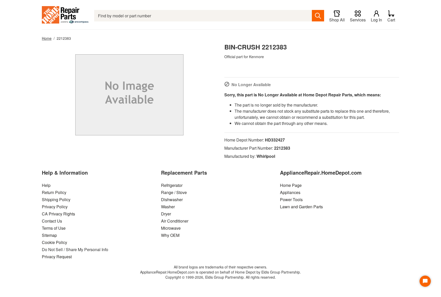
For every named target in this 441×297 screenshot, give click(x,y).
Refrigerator (171, 185)
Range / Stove (174, 192)
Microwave (171, 228)
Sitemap (49, 235)
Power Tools (291, 199)
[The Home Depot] (65, 15)
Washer (168, 207)
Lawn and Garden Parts (301, 207)
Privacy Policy (55, 207)
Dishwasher (172, 199)
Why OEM (170, 235)
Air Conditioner (174, 221)
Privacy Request (57, 257)
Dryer (166, 214)
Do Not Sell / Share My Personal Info (75, 249)
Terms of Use (54, 228)
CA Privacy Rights (58, 214)
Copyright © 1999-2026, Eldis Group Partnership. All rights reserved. (220, 277)
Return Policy (54, 192)
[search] (318, 15)
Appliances (290, 192)
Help (46, 185)
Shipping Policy (56, 199)
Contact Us (52, 221)
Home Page (291, 185)
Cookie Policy (54, 242)
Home (47, 38)
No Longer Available (251, 84)
